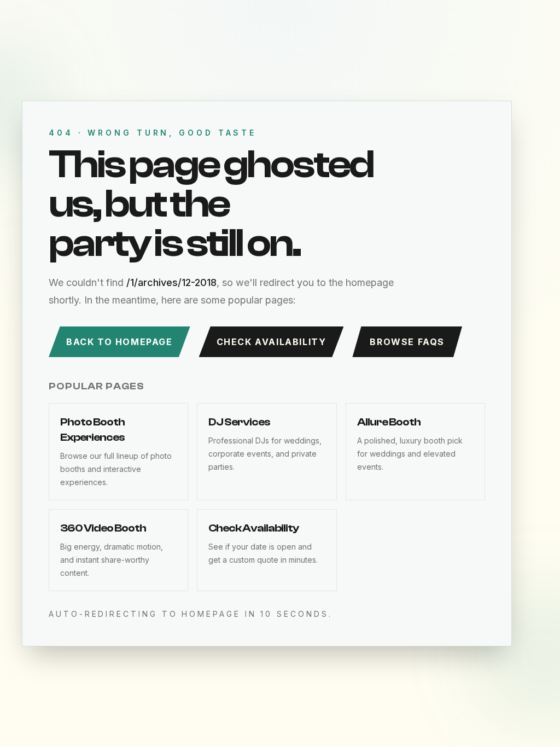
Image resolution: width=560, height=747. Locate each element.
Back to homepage (119, 341)
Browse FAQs (407, 341)
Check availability (271, 341)
